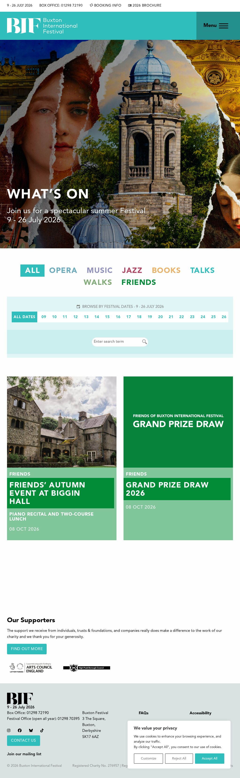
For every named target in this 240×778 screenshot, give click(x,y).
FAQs (143, 713)
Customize (148, 758)
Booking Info (107, 5)
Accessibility (200, 713)
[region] (179, 745)
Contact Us (23, 741)
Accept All (209, 758)
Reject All (179, 758)
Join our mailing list (24, 754)
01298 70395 (69, 719)
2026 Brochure (146, 5)
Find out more (27, 649)
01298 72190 (72, 5)
